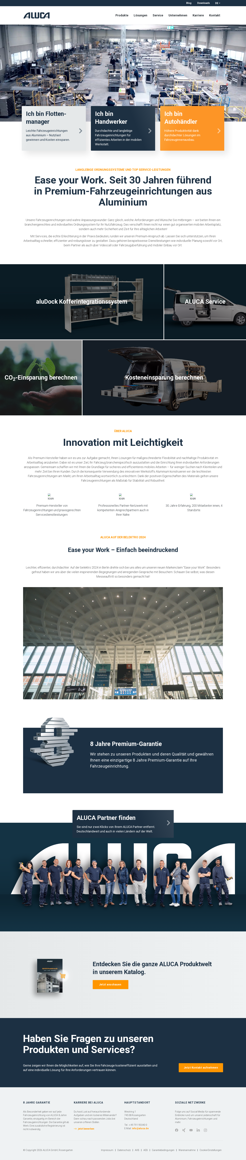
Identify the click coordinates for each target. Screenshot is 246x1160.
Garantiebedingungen (163, 1150)
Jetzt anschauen (110, 984)
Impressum (107, 1150)
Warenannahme (187, 1150)
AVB (137, 1150)
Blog (188, 3)
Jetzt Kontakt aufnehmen (201, 1067)
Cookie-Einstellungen (211, 1150)
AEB (145, 1150)
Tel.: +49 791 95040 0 (135, 1125)
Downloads (203, 3)
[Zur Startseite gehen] (37, 15)
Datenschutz (124, 1150)
